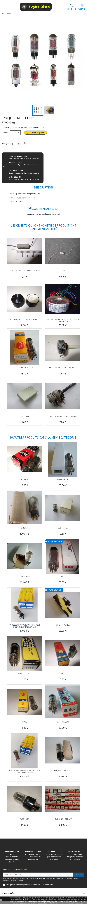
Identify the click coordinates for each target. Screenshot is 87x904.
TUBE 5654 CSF (63, 528)
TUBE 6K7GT (24, 479)
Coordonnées (8, 893)
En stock (11, 201)
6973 (63, 576)
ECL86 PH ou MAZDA (24, 368)
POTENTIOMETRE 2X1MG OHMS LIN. (63, 416)
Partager (13, 143)
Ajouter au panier (37, 133)
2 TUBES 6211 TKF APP (62, 819)
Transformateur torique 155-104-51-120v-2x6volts (63, 320)
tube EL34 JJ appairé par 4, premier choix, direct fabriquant (24, 626)
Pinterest (24, 143)
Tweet (18, 143)
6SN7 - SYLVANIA (62, 625)
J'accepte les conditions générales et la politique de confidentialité (29, 885)
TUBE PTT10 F (24, 576)
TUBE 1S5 (63, 673)
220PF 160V (62, 271)
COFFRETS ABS (24, 416)
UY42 (24, 722)
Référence (12, 198)
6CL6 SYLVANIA (24, 673)
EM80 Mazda (62, 479)
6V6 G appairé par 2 (62, 770)
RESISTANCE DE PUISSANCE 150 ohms (24, 271)
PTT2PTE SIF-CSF (24, 528)
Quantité (5, 132)
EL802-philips (63, 722)
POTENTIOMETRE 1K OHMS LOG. (62, 368)
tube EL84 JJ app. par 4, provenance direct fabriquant (24, 771)
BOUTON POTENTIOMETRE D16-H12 (24, 319)
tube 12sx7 (24, 819)
